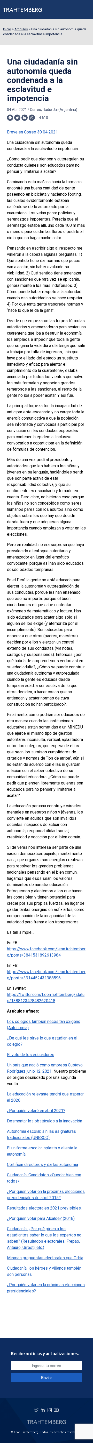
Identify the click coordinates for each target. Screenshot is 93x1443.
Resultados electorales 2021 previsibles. (44, 1208)
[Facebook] (50, 1410)
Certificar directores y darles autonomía (42, 1164)
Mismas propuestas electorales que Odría (45, 1257)
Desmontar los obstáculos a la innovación (44, 1121)
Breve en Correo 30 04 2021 (32, 132)
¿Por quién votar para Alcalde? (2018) (41, 1218)
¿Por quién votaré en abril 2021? (36, 1110)
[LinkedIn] (43, 1410)
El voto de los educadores (30, 1054)
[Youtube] (56, 1410)
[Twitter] (36, 1410)
